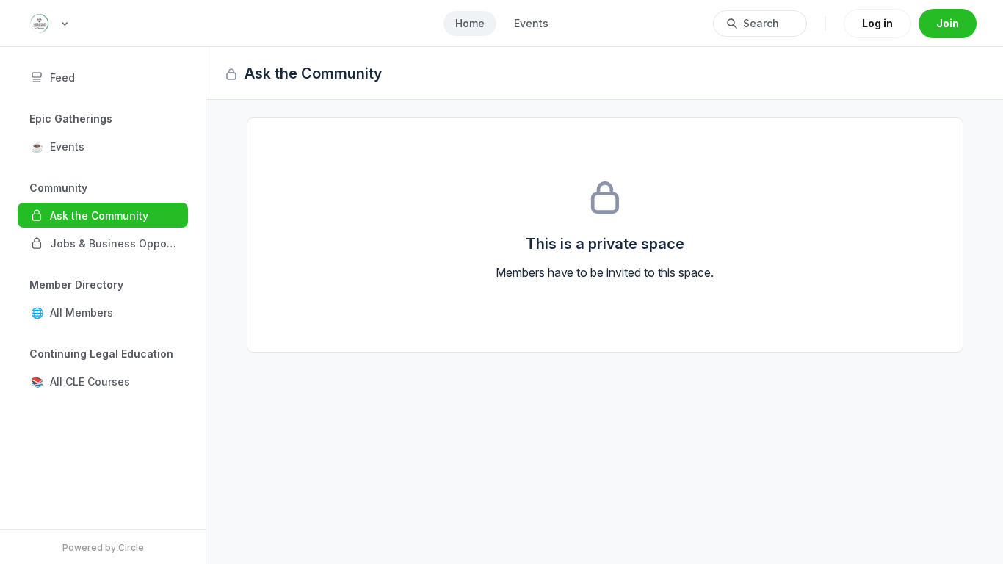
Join (947, 23)
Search (761, 23)
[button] (103, 146)
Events (531, 23)
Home (470, 23)
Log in (877, 23)
